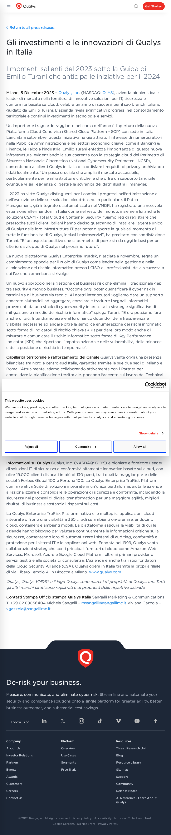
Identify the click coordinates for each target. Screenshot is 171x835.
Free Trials (68, 769)
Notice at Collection (127, 818)
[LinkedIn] (44, 721)
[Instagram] (81, 721)
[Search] (135, 6)
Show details (148, 433)
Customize (83, 446)
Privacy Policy (82, 818)
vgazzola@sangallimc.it (28, 609)
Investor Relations (19, 755)
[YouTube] (137, 721)
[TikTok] (99, 721)
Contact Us (14, 798)
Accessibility (102, 818)
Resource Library (128, 762)
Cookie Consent (63, 823)
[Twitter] (62, 721)
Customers (14, 783)
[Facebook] (155, 721)
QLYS (107, 92)
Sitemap (122, 769)
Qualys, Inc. (69, 92)
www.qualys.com (105, 572)
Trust (148, 818)
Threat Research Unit (131, 748)
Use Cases (68, 755)
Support (122, 776)
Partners (12, 762)
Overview (68, 748)
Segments (68, 762)
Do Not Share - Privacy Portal (97, 823)
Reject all (31, 446)
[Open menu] (8, 6)
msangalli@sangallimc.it (103, 603)
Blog (119, 755)
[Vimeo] (118, 721)
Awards (12, 776)
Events (11, 769)
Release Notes (126, 791)
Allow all (139, 446)
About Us (13, 748)
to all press (32, 28)
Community (124, 783)
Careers (12, 791)
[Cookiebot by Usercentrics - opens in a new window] (148, 385)
